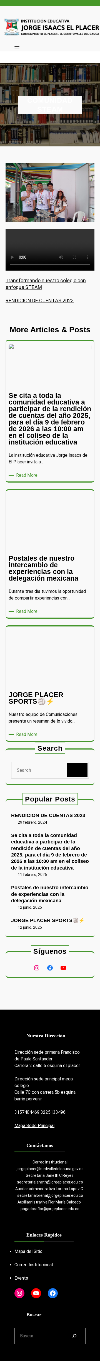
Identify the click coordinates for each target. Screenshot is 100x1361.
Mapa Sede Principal (34, 1125)
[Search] (77, 770)
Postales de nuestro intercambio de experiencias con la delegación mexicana (49, 894)
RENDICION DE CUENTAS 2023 (40, 300)
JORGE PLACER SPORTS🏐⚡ (48, 920)
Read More (27, 475)
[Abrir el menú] (17, 47)
